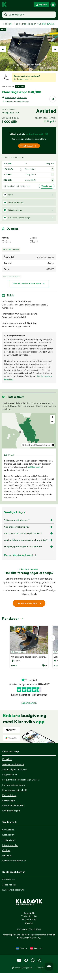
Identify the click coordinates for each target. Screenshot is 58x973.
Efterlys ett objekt (11, 810)
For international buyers (13, 785)
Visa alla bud (46, 186)
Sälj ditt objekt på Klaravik (14, 769)
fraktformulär (34, 467)
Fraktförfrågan (9, 795)
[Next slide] (55, 49)
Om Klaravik (8, 829)
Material (40, 968)
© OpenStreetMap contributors (36, 445)
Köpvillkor (7, 759)
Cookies (6, 850)
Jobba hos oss (9, 884)
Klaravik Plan (8, 835)
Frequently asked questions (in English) (20, 779)
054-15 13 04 (35, 929)
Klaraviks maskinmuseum (14, 860)
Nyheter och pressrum (13, 890)
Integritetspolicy (10, 845)
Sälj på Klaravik (26, 146)
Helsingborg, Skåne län (16, 97)
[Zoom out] (52, 421)
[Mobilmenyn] (53, 4)
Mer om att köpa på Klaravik (18, 555)
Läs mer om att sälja (27, 603)
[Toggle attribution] (53, 445)
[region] (29, 430)
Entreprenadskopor (26, 24)
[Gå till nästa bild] (52, 638)
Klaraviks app (8, 800)
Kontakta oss (8, 879)
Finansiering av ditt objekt (14, 790)
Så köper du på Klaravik (13, 764)
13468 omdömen (39, 694)
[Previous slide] (3, 49)
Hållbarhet (7, 855)
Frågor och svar (9, 774)
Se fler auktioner (22, 79)
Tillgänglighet (8, 840)
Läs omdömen (29, 702)
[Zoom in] (52, 417)
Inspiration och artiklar (13, 805)
